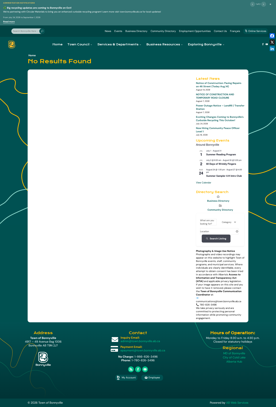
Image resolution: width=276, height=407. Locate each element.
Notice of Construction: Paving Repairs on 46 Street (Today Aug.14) (218, 84)
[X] (272, 42)
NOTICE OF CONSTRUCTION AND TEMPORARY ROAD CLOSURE (215, 96)
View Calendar (203, 182)
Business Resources (163, 44)
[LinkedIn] (272, 48)
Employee (152, 377)
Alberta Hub (234, 362)
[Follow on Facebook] (138, 369)
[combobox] (229, 222)
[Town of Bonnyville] (11, 45)
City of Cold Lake (234, 357)
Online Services (255, 31)
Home (57, 44)
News (108, 31)
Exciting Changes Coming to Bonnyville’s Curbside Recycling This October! (220, 118)
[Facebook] (272, 36)
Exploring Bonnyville (205, 44)
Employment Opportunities (195, 31)
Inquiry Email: (130, 338)
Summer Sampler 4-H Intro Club (224, 176)
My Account (129, 377)
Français (235, 31)
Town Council (78, 44)
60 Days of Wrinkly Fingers (221, 164)
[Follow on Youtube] (145, 369)
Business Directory (136, 31)
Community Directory (163, 31)
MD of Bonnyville (234, 353)
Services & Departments (117, 44)
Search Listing (218, 238)
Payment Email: (131, 347)
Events (118, 31)
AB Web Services (237, 403)
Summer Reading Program (221, 154)
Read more (9, 21)
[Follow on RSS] (131, 369)
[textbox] (226, 222)
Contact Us (220, 31)
